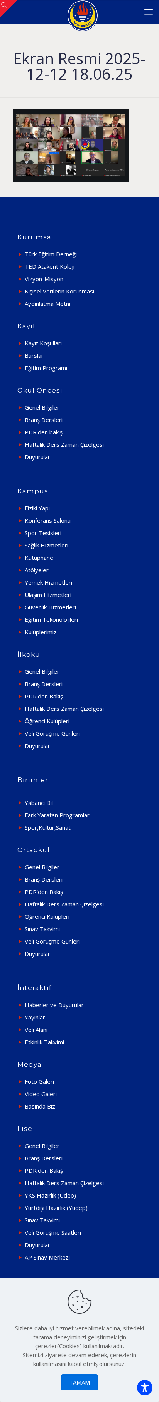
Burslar (34, 355)
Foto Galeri (39, 1081)
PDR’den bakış (44, 432)
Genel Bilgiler (42, 407)
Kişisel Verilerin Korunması (59, 291)
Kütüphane (39, 557)
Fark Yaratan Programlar (57, 815)
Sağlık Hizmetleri (46, 545)
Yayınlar (35, 1017)
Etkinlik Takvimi (44, 1042)
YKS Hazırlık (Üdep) (50, 1195)
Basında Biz (40, 1106)
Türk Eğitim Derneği (51, 254)
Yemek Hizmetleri (48, 582)
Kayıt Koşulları (43, 343)
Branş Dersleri (44, 420)
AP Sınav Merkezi (47, 1257)
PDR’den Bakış (44, 696)
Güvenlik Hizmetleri (50, 607)
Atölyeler (37, 570)
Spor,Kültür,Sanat (48, 827)
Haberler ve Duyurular (54, 1005)
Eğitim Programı (46, 368)
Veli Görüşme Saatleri (53, 1232)
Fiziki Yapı (37, 508)
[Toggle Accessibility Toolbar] (144, 1387)
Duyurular (37, 457)
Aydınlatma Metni (47, 303)
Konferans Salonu (48, 520)
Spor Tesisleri (43, 533)
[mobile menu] (148, 11)
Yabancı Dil (39, 803)
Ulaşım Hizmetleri (48, 595)
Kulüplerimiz (41, 632)
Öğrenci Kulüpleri (47, 721)
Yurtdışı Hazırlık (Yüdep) (56, 1208)
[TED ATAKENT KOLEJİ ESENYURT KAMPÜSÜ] (82, 11)
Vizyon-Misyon (44, 279)
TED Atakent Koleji (49, 266)
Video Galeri (41, 1094)
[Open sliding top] (8, 8)
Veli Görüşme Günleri (52, 733)
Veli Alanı (36, 1029)
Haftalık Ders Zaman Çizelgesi (64, 444)
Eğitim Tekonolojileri (51, 619)
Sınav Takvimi (42, 929)
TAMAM (79, 1382)
